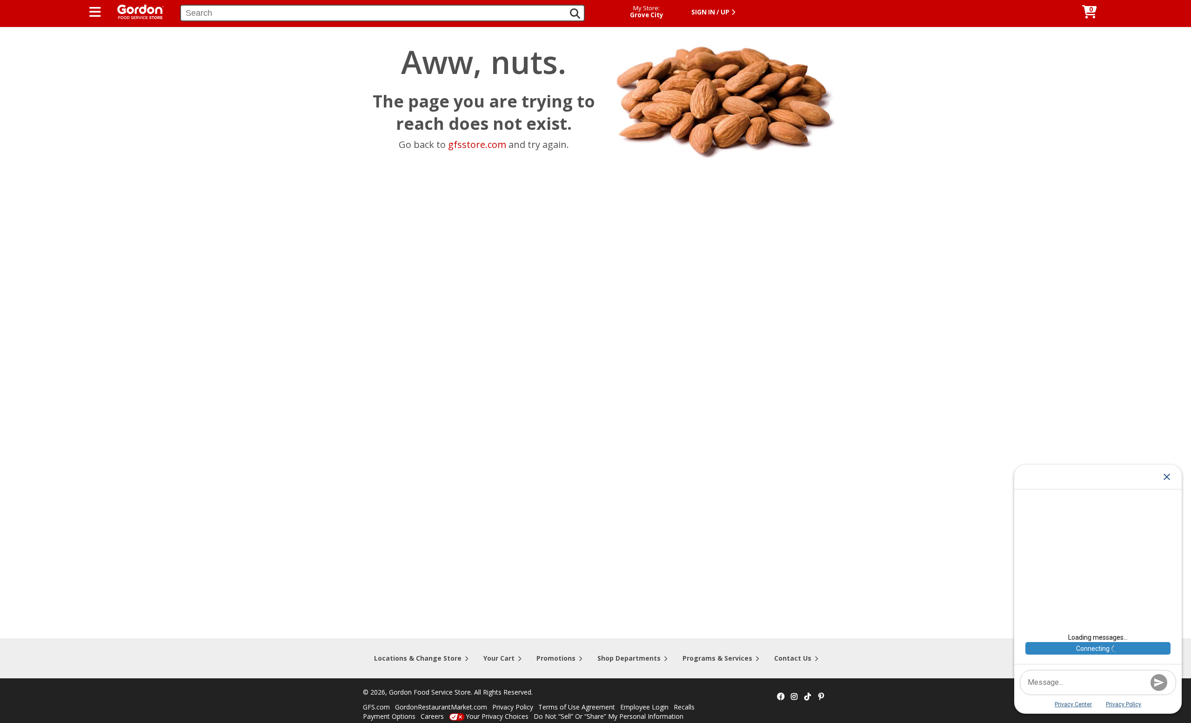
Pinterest (821, 697)
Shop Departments (629, 658)
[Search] (575, 13)
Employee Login (644, 707)
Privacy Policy (512, 707)
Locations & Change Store (418, 658)
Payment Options (389, 716)
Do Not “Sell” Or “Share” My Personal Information (608, 716)
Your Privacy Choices (497, 716)
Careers (432, 716)
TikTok (807, 697)
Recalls (684, 707)
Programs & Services (717, 658)
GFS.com (376, 707)
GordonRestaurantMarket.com (441, 707)
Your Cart (499, 658)
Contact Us (792, 658)
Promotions (555, 658)
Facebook (780, 697)
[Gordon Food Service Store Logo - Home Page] (136, 11)
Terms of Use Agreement (576, 707)
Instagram (794, 697)
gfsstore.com (477, 144)
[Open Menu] (95, 12)
